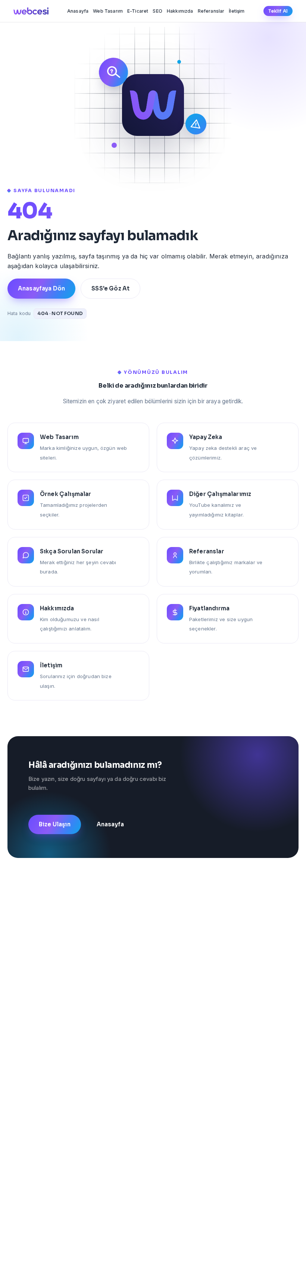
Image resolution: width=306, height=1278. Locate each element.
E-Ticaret (137, 11)
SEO (157, 11)
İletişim (236, 11)
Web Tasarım (108, 11)
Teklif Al (278, 11)
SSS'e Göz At (110, 288)
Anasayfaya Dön (41, 288)
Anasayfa (77, 11)
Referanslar (211, 11)
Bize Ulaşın (55, 824)
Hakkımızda (180, 11)
